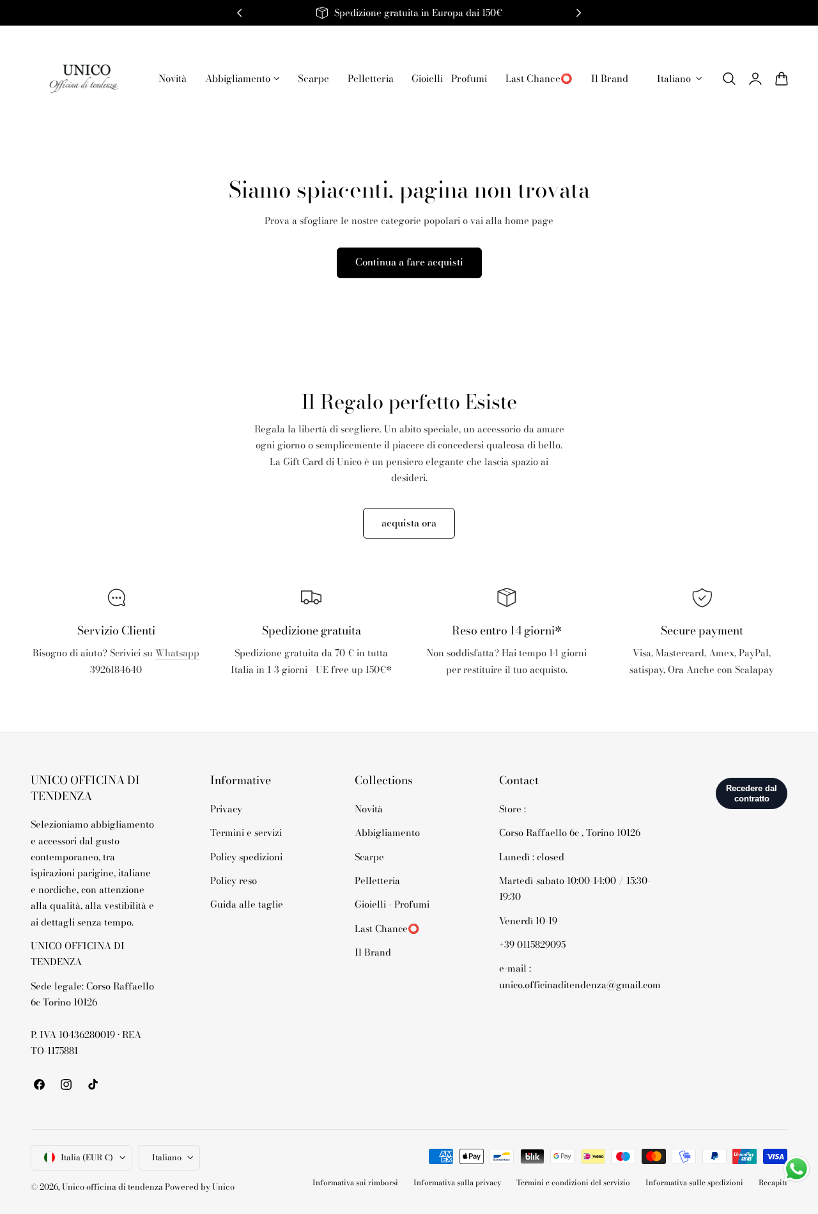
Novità (369, 808)
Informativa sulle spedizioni (694, 1182)
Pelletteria (377, 880)
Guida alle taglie (246, 904)
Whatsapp (177, 652)
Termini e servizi (246, 832)
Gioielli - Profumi (392, 904)
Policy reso (233, 880)
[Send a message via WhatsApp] (797, 1169)
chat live (116, 697)
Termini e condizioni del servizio (573, 1182)
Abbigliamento (387, 832)
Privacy (226, 808)
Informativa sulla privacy (457, 1182)
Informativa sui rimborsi (355, 1182)
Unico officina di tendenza (113, 1186)
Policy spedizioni (246, 856)
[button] (729, 78)
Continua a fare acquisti (409, 262)
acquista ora (409, 523)
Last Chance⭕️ (387, 927)
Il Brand (373, 952)
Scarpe (369, 856)
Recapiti (773, 1182)
